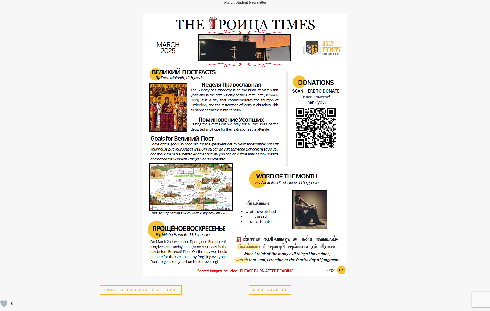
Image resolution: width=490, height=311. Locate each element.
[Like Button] (4, 303)
